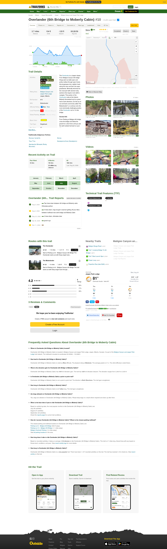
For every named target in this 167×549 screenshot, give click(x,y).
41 (32, 268)
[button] (46, 491)
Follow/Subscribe (93, 315)
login (136, 7)
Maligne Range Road (94, 246)
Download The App (112, 538)
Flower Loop (92, 260)
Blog (61, 542)
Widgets (62, 545)
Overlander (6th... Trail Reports (46, 198)
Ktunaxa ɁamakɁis (34, 138)
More (95, 11)
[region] (112, 60)
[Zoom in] (136, 46)
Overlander (65, 75)
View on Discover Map (95, 92)
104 (33, 253)
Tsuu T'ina (32, 141)
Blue (46, 107)
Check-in (126, 31)
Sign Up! (70, 539)
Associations (81, 539)
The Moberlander (48, 260)
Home (32, 11)
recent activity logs (60, 443)
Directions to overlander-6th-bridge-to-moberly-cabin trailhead (102, 87)
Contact (51, 545)
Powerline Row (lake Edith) (96, 264)
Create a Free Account (54, 324)
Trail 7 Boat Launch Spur (96, 256)
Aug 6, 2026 (90, 31)
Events (80, 11)
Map (38, 11)
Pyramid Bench (133, 79)
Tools (69, 542)
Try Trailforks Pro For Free (93, 2)
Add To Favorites (109, 315)
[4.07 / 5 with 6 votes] (103, 29)
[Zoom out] (136, 49)
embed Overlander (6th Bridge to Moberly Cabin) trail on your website (102, 305)
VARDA (101, 308)
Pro (61, 539)
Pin (97, 302)
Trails (45, 11)
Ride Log (72, 11)
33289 (43, 115)
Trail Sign (109, 198)
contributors (113, 308)
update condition (74, 198)
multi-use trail (109, 19)
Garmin (70, 545)
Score (31, 307)
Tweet (92, 302)
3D (136, 76)
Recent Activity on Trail (41, 154)
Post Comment (75, 307)
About (50, 539)
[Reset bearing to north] (136, 51)
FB (87, 302)
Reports (62, 11)
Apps (88, 11)
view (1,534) (125, 34)
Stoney (59, 138)
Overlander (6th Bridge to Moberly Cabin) (96, 115)
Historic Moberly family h (94, 198)
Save (133, 31)
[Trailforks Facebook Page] (31, 538)
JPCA (105, 308)
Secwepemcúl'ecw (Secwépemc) (67, 141)
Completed (117, 31)
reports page (41, 415)
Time (36, 307)
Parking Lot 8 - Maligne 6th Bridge (41, 426)
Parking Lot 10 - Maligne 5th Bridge (41, 428)
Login (55, 330)
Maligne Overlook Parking (38, 430)
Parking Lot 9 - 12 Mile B (94, 206)
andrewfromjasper (92, 308)
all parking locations (40, 432)
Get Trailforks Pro (131, 11)
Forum (80, 545)
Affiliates (78, 542)
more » (79, 228)
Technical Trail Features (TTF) (103, 193)
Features (51, 542)
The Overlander (48, 246)
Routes (53, 11)
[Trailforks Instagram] (33, 538)
